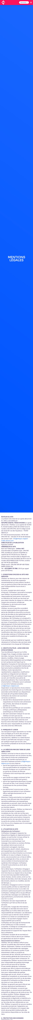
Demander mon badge (24, 2)
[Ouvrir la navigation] (31, 2)
